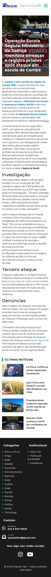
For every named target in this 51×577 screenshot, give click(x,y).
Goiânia (8, 484)
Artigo (7, 456)
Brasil (7, 460)
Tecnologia (10, 512)
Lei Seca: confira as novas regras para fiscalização (37, 370)
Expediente (36, 463)
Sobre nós (35, 452)
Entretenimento (13, 472)
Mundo (8, 492)
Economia (9, 468)
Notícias (8, 496)
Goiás (7, 488)
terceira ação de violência (20, 281)
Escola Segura (37, 340)
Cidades (8, 464)
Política (8, 504)
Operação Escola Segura (33, 114)
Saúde (8, 508)
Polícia (8, 500)
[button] (46, 5)
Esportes (9, 476)
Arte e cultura (12, 452)
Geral (7, 480)
